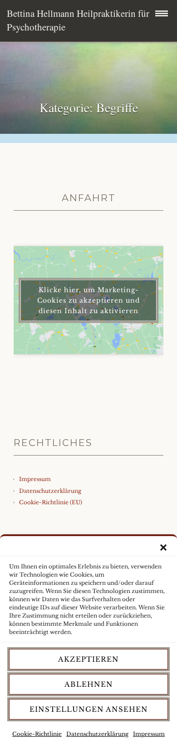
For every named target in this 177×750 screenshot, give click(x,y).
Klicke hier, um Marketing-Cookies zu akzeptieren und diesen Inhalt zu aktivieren (88, 299)
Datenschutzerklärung (97, 733)
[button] (163, 547)
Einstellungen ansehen (89, 709)
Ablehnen (88, 684)
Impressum (149, 733)
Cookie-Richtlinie (37, 733)
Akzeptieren (88, 659)
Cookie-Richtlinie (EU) (50, 502)
